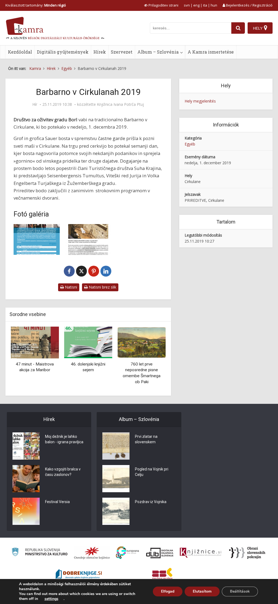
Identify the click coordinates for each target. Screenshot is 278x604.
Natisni (70, 287)
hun (214, 5)
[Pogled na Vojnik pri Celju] (115, 478)
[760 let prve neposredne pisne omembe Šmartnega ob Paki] (142, 342)
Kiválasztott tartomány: (35, 5)
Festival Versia (57, 502)
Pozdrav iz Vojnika (150, 502)
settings (51, 598)
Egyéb (190, 144)
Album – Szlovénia (158, 52)
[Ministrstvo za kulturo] (39, 553)
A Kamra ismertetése (211, 52)
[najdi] (238, 28)
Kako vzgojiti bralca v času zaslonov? (63, 472)
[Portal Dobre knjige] (79, 574)
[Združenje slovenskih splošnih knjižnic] (200, 552)
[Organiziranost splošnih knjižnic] (92, 553)
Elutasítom (202, 591)
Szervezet (121, 52)
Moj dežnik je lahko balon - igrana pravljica (64, 439)
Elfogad (167, 591)
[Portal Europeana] (127, 553)
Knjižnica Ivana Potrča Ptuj (120, 104)
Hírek (99, 52)
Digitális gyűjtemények (63, 52)
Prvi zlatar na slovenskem (146, 439)
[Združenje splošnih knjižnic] (162, 574)
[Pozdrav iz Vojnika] (115, 511)
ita (205, 5)
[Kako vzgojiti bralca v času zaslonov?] (26, 478)
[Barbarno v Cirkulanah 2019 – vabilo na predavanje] (88, 239)
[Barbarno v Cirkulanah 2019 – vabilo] (37, 239)
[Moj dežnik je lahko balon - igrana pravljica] (26, 446)
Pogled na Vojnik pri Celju (151, 472)
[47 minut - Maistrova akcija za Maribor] (35, 342)
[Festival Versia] (26, 511)
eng (196, 5)
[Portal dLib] (160, 553)
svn (187, 5)
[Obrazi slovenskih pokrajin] (247, 553)
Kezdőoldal (20, 52)
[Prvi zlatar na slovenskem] (115, 446)
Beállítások (240, 591)
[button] (152, 359)
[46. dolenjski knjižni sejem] (88, 342)
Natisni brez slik (102, 287)
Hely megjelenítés (200, 101)
